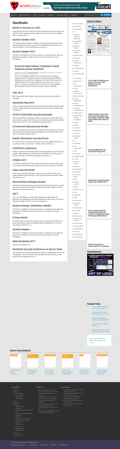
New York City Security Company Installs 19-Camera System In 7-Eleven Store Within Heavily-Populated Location (100, 307)
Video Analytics (78, 234)
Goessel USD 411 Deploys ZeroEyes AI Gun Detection (73, 404)
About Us (14, 15)
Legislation (77, 153)
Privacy (76, 187)
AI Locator (42, 15)
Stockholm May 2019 (23, 102)
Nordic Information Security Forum (30, 138)
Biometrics (77, 58)
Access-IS (20, 74)
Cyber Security (78, 113)
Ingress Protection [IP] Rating (23, 419)
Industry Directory (24, 15)
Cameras (76, 65)
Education (77, 128)
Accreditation (78, 29)
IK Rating (18, 417)
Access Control (78, 23)
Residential (77, 195)
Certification (78, 81)
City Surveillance (32, 356)
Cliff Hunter (26, 74)
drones (76, 125)
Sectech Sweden (21, 229)
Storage (76, 213)
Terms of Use (44, 445)
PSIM (75, 192)
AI (74, 31)
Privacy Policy (33, 445)
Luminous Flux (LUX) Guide (22, 420)
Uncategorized (78, 229)
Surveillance (78, 216)
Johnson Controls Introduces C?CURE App (100, 324)
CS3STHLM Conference (25, 148)
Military (76, 159)
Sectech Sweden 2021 (24, 51)
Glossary (18, 408)
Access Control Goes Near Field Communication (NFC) (49, 372)
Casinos (76, 71)
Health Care (77, 130)
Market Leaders (20, 424)
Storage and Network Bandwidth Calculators (24, 414)
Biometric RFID (78, 55)
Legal (75, 151)
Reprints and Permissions (18, 445)
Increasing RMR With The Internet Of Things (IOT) (84, 372)
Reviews (15, 391)
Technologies (58, 72)
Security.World (23, 442)
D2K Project (19, 422)
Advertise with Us (64, 445)
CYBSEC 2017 (20, 160)
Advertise (74, 15)
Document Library (62, 15)
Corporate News (50, 72)
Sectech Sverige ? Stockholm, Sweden (32, 205)
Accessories (77, 26)
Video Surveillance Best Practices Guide (24, 410)
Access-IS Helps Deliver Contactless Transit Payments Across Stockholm (37, 67)
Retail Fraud (77, 200)
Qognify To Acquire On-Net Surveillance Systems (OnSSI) (15, 372)
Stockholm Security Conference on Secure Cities (37, 249)
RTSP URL (107, 15)
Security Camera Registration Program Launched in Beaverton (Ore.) (100, 319)
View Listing (19, 396)
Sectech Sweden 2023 (24, 39)
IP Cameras (77, 143)
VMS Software (78, 237)
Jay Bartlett (23, 72)
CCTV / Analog (78, 78)
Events (35, 15)
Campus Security (79, 68)
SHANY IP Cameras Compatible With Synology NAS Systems (102, 372)
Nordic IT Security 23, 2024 (26, 27)
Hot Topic (77, 133)
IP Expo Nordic (20, 217)
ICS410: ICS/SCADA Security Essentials (32, 114)
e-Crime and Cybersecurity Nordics (30, 126)
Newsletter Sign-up (18, 434)
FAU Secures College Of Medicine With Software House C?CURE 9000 (101, 330)
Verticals (77, 231)
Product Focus (78, 189)
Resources (51, 15)
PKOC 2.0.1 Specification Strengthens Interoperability (73, 401)
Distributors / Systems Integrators (78, 117)
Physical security (65, 356)
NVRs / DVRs (77, 172)
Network (76, 166)
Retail (75, 197)
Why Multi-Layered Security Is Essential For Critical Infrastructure (73, 394)
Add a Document (20, 430)
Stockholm (34, 74)
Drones (76, 122)
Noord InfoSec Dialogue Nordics (29, 181)
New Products (78, 169)
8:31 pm (33, 72)
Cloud (75, 88)
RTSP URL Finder (20, 406)
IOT (75, 140)
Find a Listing (19, 398)
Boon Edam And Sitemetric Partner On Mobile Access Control (73, 390)
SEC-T (15, 193)
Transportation (78, 226)
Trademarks (53, 445)
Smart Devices (78, 208)
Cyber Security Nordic (24, 170)
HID (30, 74)
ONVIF (75, 179)
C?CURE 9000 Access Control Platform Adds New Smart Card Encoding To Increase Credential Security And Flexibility (100, 313)
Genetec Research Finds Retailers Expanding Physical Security (72, 397)
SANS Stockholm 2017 (24, 241)
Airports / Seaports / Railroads (77, 36)
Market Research (79, 156)
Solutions (77, 210)
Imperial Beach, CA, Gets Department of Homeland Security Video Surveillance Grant (32, 373)
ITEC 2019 (18, 92)
